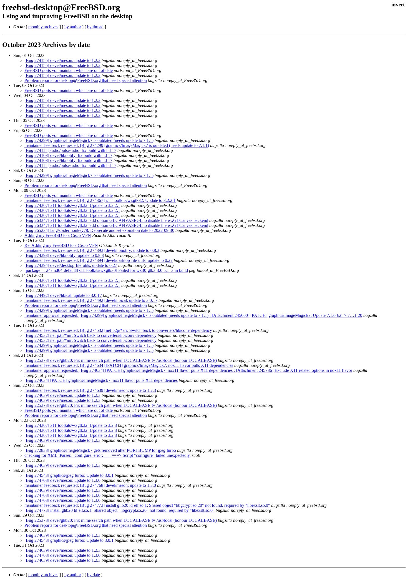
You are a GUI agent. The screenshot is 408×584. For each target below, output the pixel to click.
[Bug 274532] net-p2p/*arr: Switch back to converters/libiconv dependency (90, 335)
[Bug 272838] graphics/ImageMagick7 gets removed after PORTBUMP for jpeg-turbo (100, 450)
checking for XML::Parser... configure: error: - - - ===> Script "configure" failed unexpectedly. (107, 455)
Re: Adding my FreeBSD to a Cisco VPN (61, 245)
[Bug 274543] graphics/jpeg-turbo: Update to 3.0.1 (69, 475)
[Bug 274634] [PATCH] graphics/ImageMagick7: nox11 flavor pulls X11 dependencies (101, 380)
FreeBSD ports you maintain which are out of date (68, 70)
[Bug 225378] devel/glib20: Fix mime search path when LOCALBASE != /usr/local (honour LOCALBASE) (120, 360)
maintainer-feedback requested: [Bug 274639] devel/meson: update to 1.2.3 (90, 390)
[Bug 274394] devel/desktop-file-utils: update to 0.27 (70, 265)
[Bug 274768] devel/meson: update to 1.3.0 (62, 480)
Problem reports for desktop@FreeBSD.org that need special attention (85, 80)
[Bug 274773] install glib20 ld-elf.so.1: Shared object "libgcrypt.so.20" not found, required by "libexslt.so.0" (119, 510)
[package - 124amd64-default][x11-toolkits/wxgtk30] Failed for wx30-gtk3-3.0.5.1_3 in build (106, 270)
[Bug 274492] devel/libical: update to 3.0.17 (63, 295)
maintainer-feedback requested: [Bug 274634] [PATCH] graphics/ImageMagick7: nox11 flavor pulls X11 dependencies (128, 365)
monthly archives (43, 26)
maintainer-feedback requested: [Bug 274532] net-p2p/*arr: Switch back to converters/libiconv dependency (118, 330)
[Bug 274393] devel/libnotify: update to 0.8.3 (64, 255)
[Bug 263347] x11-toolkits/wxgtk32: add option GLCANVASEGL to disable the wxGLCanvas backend (116, 220)
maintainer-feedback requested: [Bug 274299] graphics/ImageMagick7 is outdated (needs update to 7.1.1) (116, 145)
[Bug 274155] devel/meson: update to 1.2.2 (62, 60)
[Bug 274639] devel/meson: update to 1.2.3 (62, 395)
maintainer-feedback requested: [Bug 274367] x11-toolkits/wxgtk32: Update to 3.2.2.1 (100, 200)
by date (93, 574)
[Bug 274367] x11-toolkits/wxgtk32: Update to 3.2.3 (70, 425)
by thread (95, 26)
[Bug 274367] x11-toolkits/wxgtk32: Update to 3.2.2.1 (72, 205)
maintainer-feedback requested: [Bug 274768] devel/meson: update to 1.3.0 (90, 485)
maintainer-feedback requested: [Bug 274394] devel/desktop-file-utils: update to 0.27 (98, 260)
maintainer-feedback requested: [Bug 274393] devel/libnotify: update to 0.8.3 (91, 250)
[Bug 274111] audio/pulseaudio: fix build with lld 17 (70, 150)
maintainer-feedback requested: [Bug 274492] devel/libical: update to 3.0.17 (90, 300)
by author (72, 26)
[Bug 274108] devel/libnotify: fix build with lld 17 (68, 155)
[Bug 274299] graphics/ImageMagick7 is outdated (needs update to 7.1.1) (88, 140)
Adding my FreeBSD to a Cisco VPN (57, 235)
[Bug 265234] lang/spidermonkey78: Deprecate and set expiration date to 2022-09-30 (99, 230)
